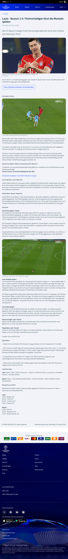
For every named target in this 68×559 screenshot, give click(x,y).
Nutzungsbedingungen (8, 532)
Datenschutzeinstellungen (9, 538)
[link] (17, 7)
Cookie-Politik (6, 535)
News (36, 459)
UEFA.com (5, 491)
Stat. (3, 473)
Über (36, 466)
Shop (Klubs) (39, 470)
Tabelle (4, 459)
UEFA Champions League (6, 7)
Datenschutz (5, 529)
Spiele (4, 455)
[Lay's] (20, 438)
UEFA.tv (4, 462)
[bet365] (48, 438)
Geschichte (38, 462)
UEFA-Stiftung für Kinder (10, 494)
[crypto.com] (41, 438)
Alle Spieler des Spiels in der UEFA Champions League (19, 176)
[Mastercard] (34, 438)
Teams (37, 455)
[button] (62, 7)
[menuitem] (17, 7)
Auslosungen (6, 466)
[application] (34, 116)
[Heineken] (7, 438)
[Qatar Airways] (61, 438)
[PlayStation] (13, 438)
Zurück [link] (6, 14)
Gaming (4, 470)
